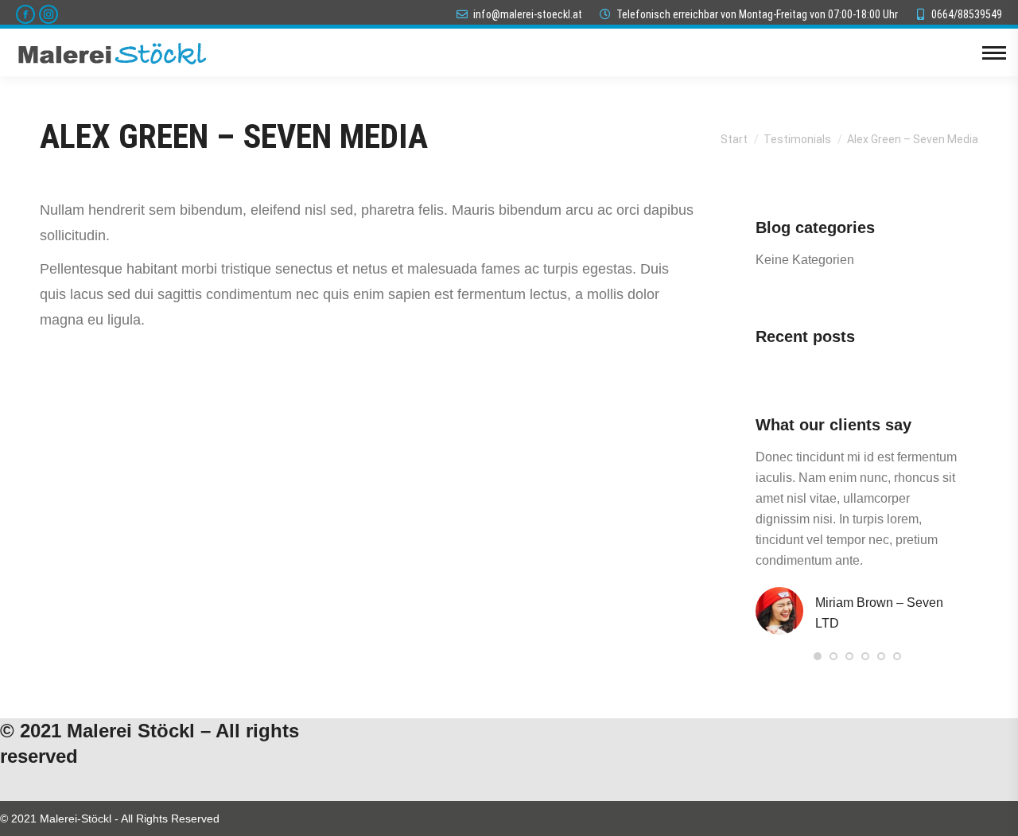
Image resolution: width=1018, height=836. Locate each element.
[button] (818, 656)
